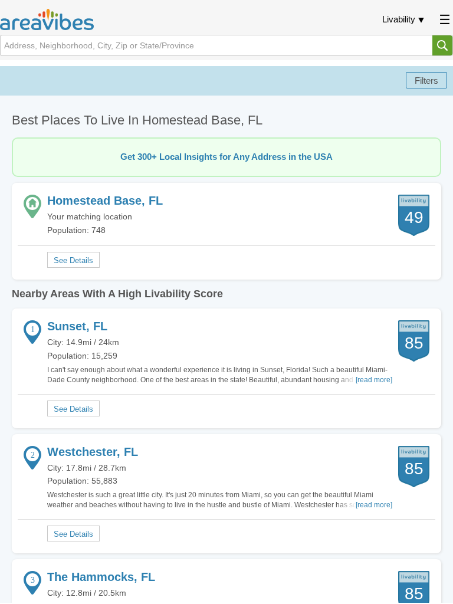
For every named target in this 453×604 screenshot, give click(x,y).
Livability (398, 19)
